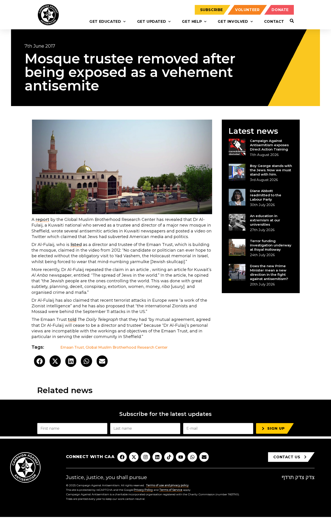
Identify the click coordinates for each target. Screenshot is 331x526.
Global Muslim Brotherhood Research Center (127, 347)
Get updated (151, 21)
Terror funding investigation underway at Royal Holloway (270, 245)
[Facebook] (122, 457)
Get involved (233, 21)
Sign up (276, 428)
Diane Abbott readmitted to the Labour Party (265, 195)
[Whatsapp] (192, 457)
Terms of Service (170, 489)
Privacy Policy (143, 489)
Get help (192, 21)
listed (76, 244)
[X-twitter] (133, 457)
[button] (39, 361)
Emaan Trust (72, 347)
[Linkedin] (157, 457)
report (42, 219)
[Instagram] (145, 457)
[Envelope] (204, 457)
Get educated (105, 21)
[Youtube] (180, 457)
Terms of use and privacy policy (167, 485)
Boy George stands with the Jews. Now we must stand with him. (271, 170)
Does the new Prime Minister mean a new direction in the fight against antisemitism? (269, 272)
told (72, 319)
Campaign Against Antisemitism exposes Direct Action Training (269, 145)
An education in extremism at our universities (265, 220)
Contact (274, 21)
